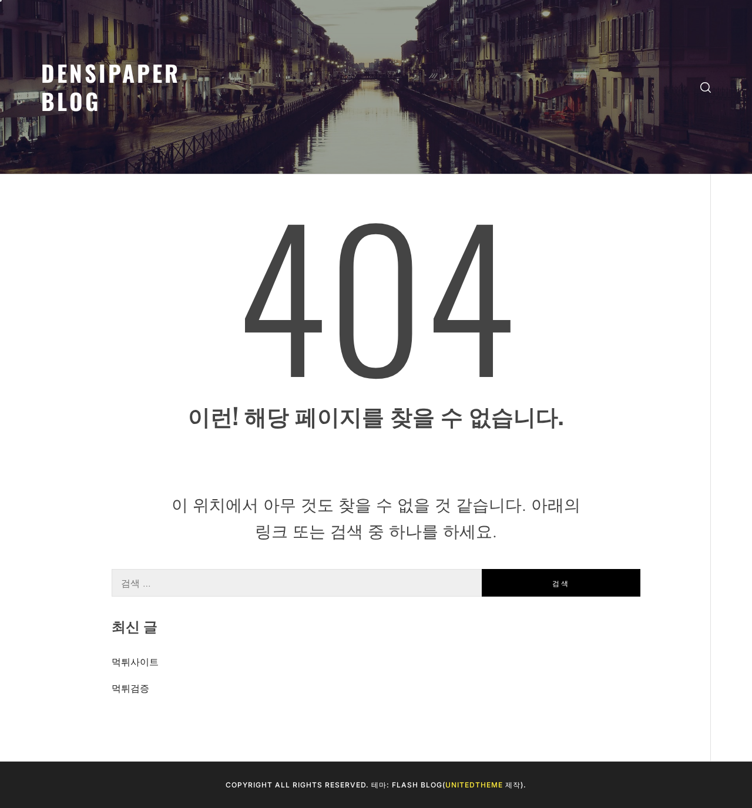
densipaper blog (110, 86)
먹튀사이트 (135, 662)
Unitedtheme (474, 784)
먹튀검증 (130, 688)
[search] (705, 87)
